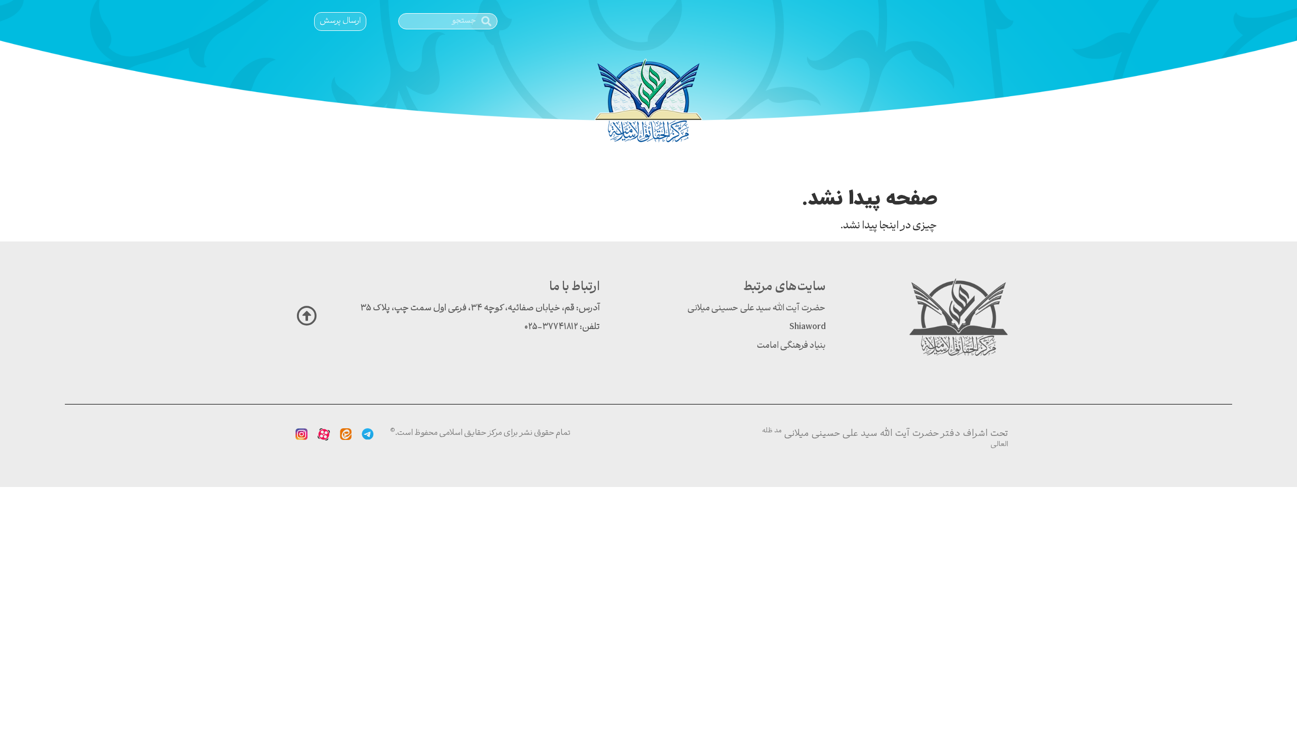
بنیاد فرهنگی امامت (791, 346)
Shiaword (807, 327)
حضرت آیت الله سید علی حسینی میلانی (757, 308)
